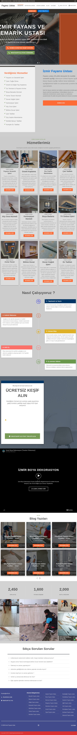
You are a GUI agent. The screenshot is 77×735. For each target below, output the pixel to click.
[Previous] (3, 39)
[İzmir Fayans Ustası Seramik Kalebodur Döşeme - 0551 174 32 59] (8, 5)
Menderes (48, 706)
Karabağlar (65, 694)
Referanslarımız (30, 5)
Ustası (54, 694)
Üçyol (46, 712)
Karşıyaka (31, 705)
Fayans (34, 699)
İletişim (53, 5)
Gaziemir (64, 700)
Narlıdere (31, 714)
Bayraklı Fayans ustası (34, 696)
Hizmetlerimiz (40, 5)
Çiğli (63, 703)
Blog (47, 5)
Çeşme (47, 694)
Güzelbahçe (65, 697)
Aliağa (30, 702)
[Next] (73, 39)
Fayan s (34, 702)
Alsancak (64, 715)
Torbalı (30, 711)
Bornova (47, 700)
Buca (46, 697)
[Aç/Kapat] (9, 658)
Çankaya (64, 712)
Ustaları (56, 703)
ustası (37, 699)
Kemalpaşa (65, 709)
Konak (47, 709)
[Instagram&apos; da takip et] (75, 1)
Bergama (47, 703)
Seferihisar (31, 708)
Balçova (31, 699)
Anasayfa (20, 5)
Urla (63, 706)
